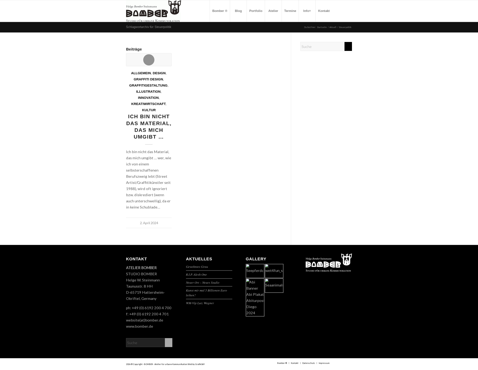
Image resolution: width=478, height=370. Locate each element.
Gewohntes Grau (197, 266)
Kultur (149, 110)
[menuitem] (220, 11)
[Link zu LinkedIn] (349, 11)
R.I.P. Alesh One (196, 274)
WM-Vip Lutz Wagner (200, 303)
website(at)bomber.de (144, 320)
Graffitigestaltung (148, 85)
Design (159, 73)
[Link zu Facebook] (338, 11)
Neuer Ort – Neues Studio (202, 282)
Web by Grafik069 (196, 364)
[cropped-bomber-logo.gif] (153, 11)
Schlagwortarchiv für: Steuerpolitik (148, 27)
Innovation (148, 98)
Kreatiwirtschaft (148, 104)
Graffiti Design (148, 79)
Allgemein (141, 73)
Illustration (148, 91)
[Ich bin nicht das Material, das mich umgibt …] (149, 59)
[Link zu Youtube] (343, 11)
